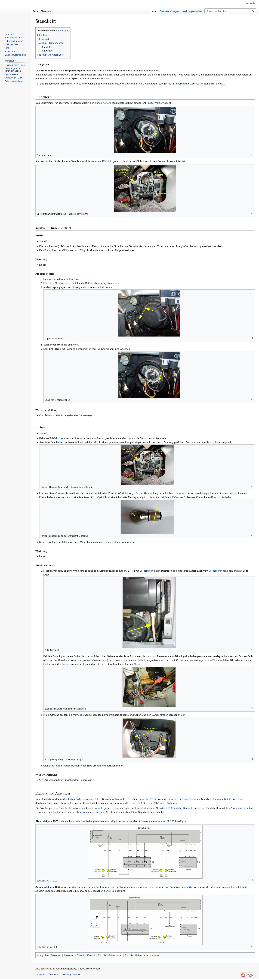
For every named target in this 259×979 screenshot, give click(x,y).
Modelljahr (45, 821)
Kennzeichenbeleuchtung (91, 812)
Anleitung (56, 955)
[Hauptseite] (15, 14)
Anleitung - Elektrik (74, 955)
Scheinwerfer (62, 283)
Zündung (69, 279)
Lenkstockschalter (145, 808)
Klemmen (218, 799)
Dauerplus (143, 799)
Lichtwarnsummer (148, 821)
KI (191, 887)
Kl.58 (110, 812)
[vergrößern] (252, 155)
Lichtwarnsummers (126, 887)
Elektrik (91, 955)
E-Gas (175, 497)
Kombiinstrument (179, 887)
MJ (168, 821)
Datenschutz (41, 974)
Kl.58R (240, 799)
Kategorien (42, 955)
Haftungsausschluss (73, 974)
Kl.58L (227, 799)
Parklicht (98, 808)
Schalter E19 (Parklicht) (169, 808)
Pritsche (58, 438)
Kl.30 (153, 799)
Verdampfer (146, 570)
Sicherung (172, 803)
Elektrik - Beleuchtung (110, 955)
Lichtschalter (75, 799)
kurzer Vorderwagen (158, 102)
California (78, 656)
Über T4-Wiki (55, 974)
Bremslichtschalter (221, 497)
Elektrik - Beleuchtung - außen (142, 955)
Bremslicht (179, 83)
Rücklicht (107, 161)
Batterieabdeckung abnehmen (102, 283)
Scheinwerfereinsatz (106, 102)
